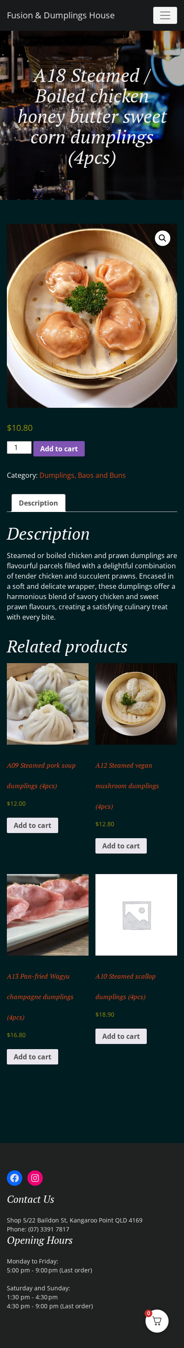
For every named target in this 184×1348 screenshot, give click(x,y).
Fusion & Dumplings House (61, 15)
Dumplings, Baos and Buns (82, 475)
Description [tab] (38, 503)
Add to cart (59, 448)
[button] (162, 238)
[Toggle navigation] (165, 15)
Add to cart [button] (32, 825)
